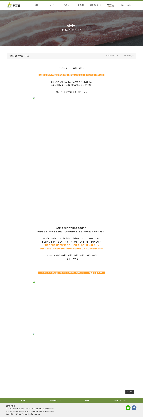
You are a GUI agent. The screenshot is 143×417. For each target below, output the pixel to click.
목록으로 (129, 392)
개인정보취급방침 (55, 400)
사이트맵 (88, 400)
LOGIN (123, 5)
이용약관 (22, 400)
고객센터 (81, 5)
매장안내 (66, 5)
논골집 (36, 5)
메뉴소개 (51, 5)
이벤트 (79, 30)
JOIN (129, 5)
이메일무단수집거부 (120, 400)
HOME (64, 30)
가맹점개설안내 (96, 5)
